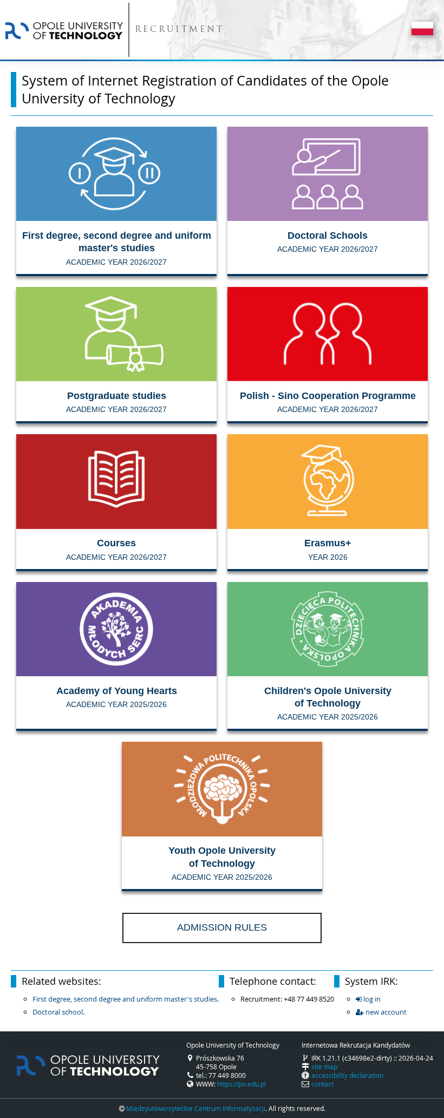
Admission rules (222, 927)
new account (385, 1012)
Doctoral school (57, 1012)
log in (371, 999)
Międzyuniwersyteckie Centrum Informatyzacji (195, 1108)
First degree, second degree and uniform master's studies (124, 999)
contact (322, 1084)
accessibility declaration (347, 1075)
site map (324, 1066)
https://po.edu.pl (241, 1084)
